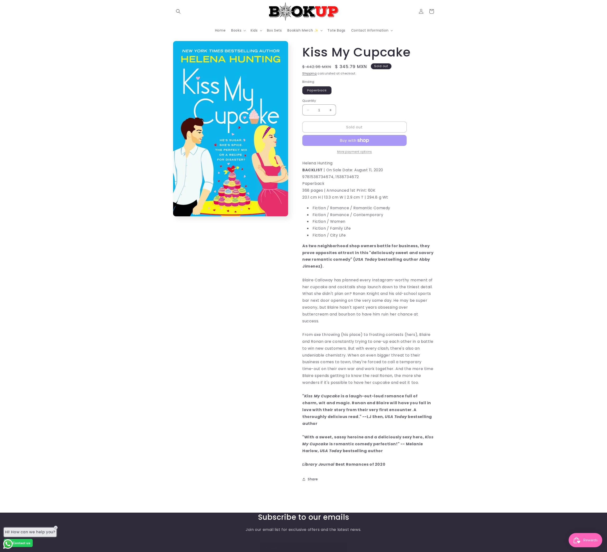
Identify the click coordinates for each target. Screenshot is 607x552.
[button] (178, 11)
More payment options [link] (354, 152)
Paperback (319, 91)
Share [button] (313, 479)
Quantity (309, 100)
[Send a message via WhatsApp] (8, 544)
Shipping (309, 73)
